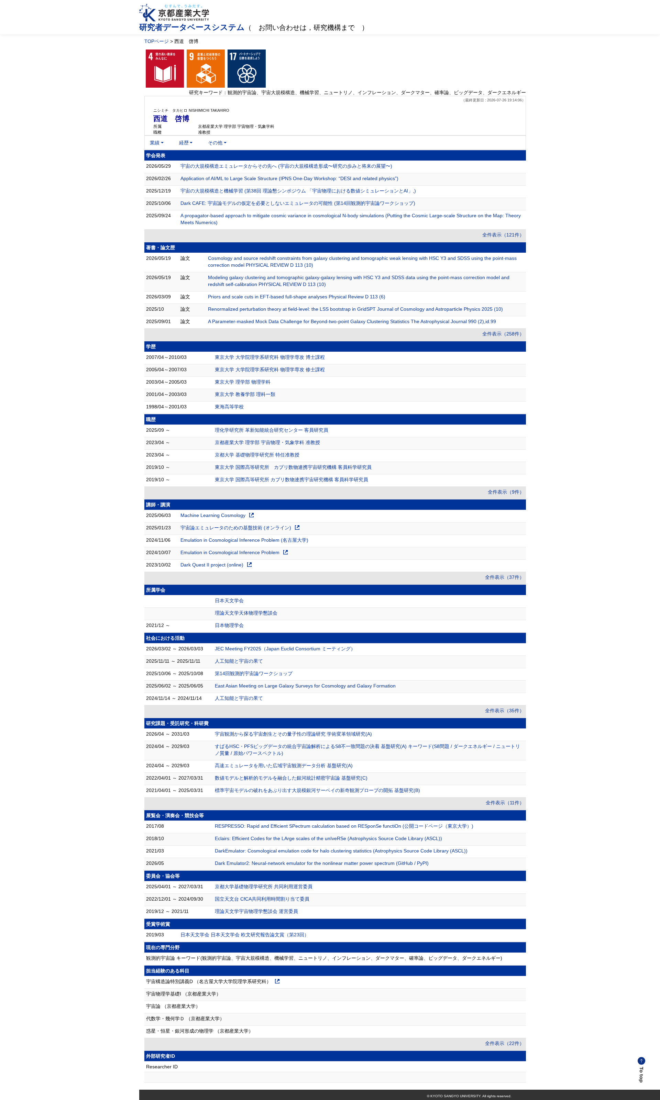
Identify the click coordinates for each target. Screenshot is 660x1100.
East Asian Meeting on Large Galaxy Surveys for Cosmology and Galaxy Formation (305, 686)
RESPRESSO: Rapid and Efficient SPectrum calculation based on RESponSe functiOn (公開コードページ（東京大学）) (344, 826)
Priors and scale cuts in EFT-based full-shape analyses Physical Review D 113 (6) (296, 296)
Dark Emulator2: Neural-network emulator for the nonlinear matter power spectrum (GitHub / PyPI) (322, 863)
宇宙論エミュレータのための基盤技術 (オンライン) (235, 527)
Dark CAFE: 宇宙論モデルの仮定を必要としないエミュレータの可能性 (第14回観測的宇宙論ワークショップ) (297, 203)
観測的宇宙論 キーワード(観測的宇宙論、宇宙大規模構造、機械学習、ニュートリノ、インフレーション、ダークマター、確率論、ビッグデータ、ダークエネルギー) (324, 958)
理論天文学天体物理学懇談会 (246, 613)
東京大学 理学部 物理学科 (243, 382)
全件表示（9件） (506, 492)
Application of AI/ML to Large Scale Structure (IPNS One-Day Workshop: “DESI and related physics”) (289, 178)
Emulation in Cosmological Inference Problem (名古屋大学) (244, 540)
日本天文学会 (229, 600)
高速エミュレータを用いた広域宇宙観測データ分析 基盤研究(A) (284, 765)
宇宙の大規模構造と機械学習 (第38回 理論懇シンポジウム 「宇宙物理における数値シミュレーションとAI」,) (298, 191)
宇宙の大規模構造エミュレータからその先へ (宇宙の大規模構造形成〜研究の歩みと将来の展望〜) (286, 166)
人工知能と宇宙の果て (239, 661)
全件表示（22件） (504, 1043)
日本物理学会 (229, 625)
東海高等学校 (229, 406)
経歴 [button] (184, 142)
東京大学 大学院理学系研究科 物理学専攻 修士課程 (270, 369)
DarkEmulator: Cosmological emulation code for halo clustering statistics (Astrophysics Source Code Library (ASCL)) (341, 851)
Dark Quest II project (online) (211, 565)
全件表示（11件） (505, 802)
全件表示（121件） (503, 235)
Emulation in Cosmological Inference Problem (229, 552)
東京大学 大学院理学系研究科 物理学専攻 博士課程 (270, 357)
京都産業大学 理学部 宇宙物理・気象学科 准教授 (267, 442)
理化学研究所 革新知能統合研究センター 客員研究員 (271, 430)
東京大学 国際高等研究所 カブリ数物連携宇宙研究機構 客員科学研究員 (293, 467)
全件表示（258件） (503, 334)
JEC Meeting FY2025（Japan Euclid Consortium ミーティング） (285, 648)
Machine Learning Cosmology (212, 515)
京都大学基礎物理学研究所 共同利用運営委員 (263, 886)
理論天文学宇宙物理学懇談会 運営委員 (256, 911)
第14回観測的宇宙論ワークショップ (254, 673)
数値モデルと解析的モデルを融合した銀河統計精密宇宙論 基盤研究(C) (291, 778)
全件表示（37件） (504, 577)
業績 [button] (155, 142)
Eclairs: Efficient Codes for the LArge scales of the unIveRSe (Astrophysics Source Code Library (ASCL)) (328, 838)
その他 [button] (215, 142)
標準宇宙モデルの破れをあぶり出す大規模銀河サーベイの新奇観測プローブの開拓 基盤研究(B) (317, 790)
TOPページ (156, 41)
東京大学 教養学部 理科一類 (245, 394)
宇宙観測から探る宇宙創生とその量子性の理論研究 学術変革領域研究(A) (293, 734)
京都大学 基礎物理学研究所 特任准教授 (257, 455)
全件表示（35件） (504, 710)
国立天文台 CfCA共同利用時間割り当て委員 (262, 899)
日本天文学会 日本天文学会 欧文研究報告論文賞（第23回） (244, 934)
